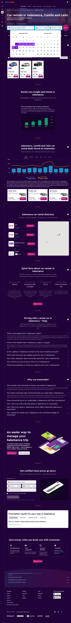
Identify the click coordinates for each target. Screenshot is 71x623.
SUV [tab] (41, 157)
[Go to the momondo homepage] (9, 2)
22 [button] (20, 50)
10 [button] (26, 44)
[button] (2, 2)
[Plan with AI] (2, 18)
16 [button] (23, 47)
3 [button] (26, 40)
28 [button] (16, 54)
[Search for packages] (2, 15)
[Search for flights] (2, 6)
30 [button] (23, 54)
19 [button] (33, 47)
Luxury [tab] (49, 157)
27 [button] (13, 54)
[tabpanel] (38, 119)
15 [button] (19, 47)
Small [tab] (26, 157)
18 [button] (29, 47)
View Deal (16, 76)
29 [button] (20, 54)
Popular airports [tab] (13, 517)
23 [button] (23, 50)
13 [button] (13, 47)
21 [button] (16, 50)
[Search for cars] (2, 12)
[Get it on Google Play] (57, 594)
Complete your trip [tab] (32, 517)
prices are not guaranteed (37, 573)
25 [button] (30, 50)
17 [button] (26, 47)
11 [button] (29, 44)
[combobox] (11, 24)
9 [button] (23, 44)
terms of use (24, 499)
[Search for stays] (2, 9)
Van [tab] (45, 157)
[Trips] (2, 22)
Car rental (9, 10)
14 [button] (16, 47)
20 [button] (13, 50)
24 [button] (26, 50)
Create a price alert (58, 551)
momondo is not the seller (15, 577)
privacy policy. (31, 499)
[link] (23, 198)
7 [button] (16, 44)
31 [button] (57, 54)
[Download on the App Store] (57, 597)
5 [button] (33, 40)
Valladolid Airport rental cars (15, 524)
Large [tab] (36, 157)
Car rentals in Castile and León (27, 10)
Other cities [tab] (22, 517)
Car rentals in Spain (16, 10)
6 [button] (13, 44)
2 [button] (23, 40)
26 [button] (33, 50)
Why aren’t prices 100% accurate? (16, 582)
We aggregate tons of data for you (17, 579)
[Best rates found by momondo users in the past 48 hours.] (68, 45)
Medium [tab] (31, 157)
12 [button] (33, 44)
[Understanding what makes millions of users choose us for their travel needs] (68, 380)
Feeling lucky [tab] (43, 517)
